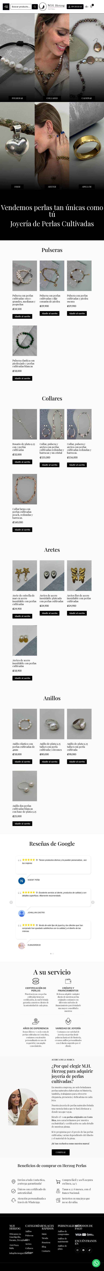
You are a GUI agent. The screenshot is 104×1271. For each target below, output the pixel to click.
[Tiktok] (89, 1250)
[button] (89, 6)
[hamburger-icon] (6, 6)
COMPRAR (61, 1152)
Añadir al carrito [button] (22, 316)
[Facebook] (83, 1250)
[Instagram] (77, 1250)
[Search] (35, 6)
